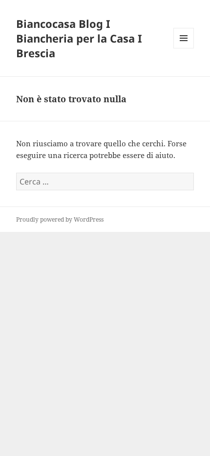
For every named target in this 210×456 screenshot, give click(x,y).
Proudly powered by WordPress (60, 219)
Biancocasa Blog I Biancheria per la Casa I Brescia (79, 38)
